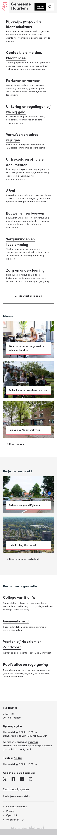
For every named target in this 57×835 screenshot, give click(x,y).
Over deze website (16, 806)
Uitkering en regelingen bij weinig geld (28, 109)
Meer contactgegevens (16, 789)
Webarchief (11, 820)
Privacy (10, 811)
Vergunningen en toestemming (20, 242)
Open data (12, 815)
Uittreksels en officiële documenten (24, 162)
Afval (10, 191)
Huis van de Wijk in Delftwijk (24, 430)
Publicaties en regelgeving (25, 665)
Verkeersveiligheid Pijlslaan (24, 505)
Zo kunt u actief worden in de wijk (28, 390)
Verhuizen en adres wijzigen (22, 137)
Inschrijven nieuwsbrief (16, 796)
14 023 (18, 757)
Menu (40, 6)
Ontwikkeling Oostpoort (22, 545)
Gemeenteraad (16, 621)
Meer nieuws (16, 444)
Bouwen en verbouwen (25, 213)
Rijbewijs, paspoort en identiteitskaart (24, 24)
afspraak (33, 742)
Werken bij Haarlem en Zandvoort (22, 644)
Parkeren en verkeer (23, 81)
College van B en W (19, 597)
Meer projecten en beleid (24, 559)
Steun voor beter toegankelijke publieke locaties (26, 348)
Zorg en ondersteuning (25, 270)
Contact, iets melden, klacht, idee (24, 55)
